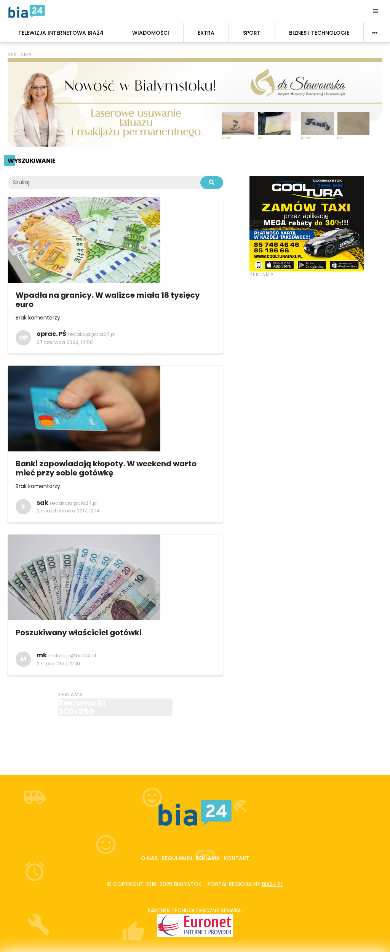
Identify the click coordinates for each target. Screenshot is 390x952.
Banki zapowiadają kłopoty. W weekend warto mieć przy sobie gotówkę (106, 468)
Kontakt (236, 858)
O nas (149, 858)
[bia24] (27, 11)
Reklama (208, 858)
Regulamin (176, 858)
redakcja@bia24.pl (91, 334)
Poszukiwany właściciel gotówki (79, 632)
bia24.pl (272, 884)
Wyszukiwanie (31, 160)
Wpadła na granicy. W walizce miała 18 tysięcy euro (108, 300)
